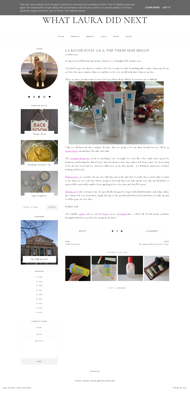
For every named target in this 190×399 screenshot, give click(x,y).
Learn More (152, 7)
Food (129, 36)
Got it (167, 7)
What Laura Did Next (95, 20)
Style (61, 36)
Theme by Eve (179, 388)
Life (103, 36)
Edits (116, 36)
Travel (74, 36)
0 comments (152, 231)
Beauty (90, 36)
